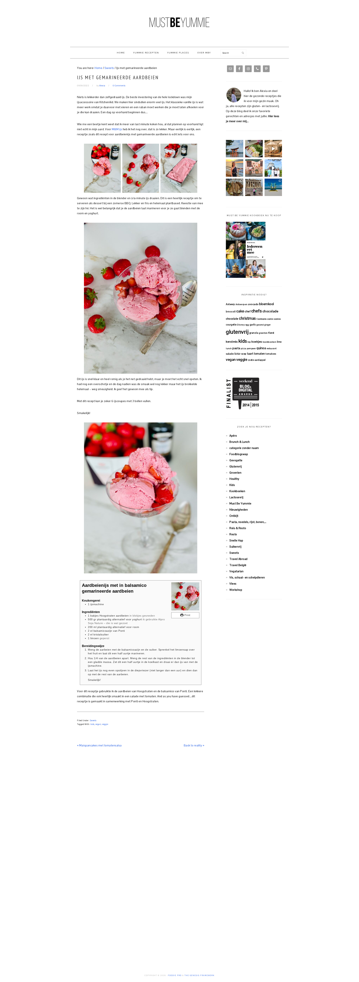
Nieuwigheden (238, 509)
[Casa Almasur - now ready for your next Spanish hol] (273, 148)
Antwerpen (242, 304)
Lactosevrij (236, 497)
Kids (232, 485)
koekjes (256, 342)
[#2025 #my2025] (273, 168)
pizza (243, 348)
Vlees (233, 583)
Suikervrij (235, 546)
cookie (270, 319)
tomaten (259, 353)
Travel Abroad (238, 559)
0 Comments (119, 85)
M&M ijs (116, 129)
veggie (105, 724)
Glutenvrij (235, 466)
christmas (247, 318)
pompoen (251, 348)
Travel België (237, 565)
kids (92, 724)
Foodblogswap (238, 454)
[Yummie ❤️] (234, 187)
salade (230, 353)
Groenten (235, 472)
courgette (231, 324)
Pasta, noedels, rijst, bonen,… (247, 522)
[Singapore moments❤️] (254, 168)
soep (243, 353)
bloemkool (266, 304)
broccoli (231, 311)
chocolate (232, 318)
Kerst (271, 332)
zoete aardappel (257, 360)
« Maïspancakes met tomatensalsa (99, 745)
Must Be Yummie (179, 22)
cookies (277, 319)
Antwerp (230, 304)
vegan (98, 724)
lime (279, 341)
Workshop (235, 590)
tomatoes (271, 353)
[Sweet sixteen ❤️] (234, 168)
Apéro (233, 435)
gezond (260, 324)
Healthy (234, 479)
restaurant (272, 348)
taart (250, 353)
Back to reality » (194, 745)
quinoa (261, 348)
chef (248, 311)
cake (240, 311)
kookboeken (269, 341)
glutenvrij (237, 331)
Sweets (93, 720)
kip (249, 341)
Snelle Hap (236, 540)
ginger (267, 324)
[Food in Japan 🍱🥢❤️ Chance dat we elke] (254, 148)
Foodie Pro (175, 975)
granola (253, 332)
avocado (253, 304)
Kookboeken (237, 491)
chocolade (270, 311)
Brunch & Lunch (239, 442)
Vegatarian (236, 571)
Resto (233, 534)
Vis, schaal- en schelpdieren (247, 577)
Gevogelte (236, 460)
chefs (256, 311)
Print (187, 615)
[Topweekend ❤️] (254, 187)
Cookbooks (261, 319)
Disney (241, 324)
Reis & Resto (237, 528)
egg (247, 324)
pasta (236, 348)
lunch (229, 348)
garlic (253, 324)
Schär (237, 353)
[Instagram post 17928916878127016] (234, 148)
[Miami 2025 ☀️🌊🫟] (273, 187)
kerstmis (232, 342)
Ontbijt (233, 516)
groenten (263, 333)
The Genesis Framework (199, 975)
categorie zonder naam (244, 448)
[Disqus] (140, 806)
